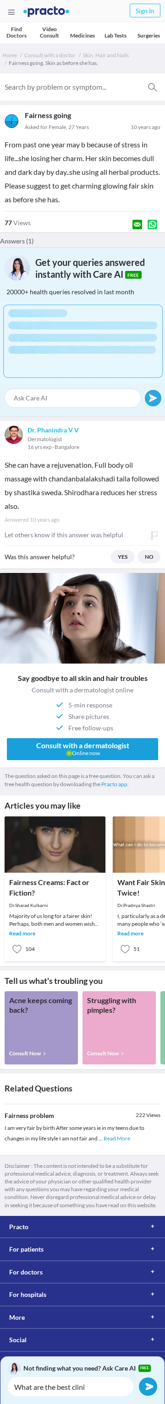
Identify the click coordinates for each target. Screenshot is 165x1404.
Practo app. (115, 784)
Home (9, 55)
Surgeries (149, 35)
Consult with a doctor (50, 55)
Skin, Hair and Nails (106, 55)
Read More (117, 1138)
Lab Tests (115, 35)
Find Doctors (16, 32)
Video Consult (49, 32)
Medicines (82, 35)
